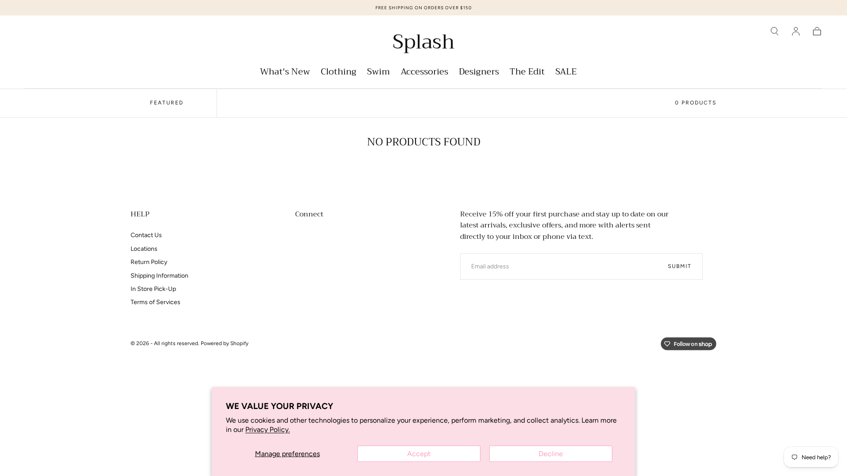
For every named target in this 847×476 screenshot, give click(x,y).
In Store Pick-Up (153, 289)
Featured (167, 103)
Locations (144, 249)
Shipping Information (159, 275)
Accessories (424, 73)
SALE (566, 73)
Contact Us (146, 235)
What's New (285, 73)
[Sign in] (796, 31)
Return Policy (149, 262)
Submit (680, 266)
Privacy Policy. (267, 429)
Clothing (338, 73)
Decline (551, 454)
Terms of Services (155, 302)
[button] (774, 31)
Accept (419, 454)
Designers (479, 73)
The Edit (527, 73)
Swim (378, 73)
